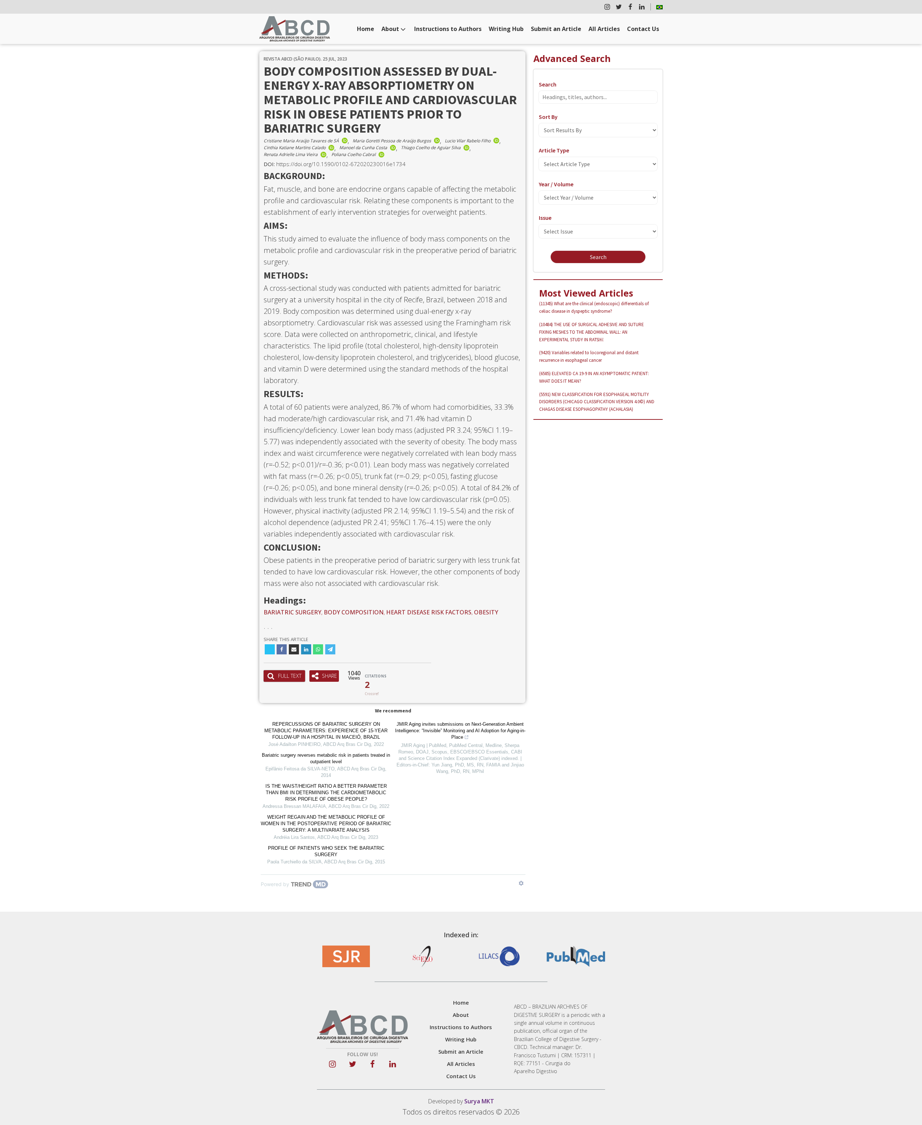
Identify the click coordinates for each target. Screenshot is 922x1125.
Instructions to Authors (448, 29)
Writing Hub (506, 29)
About (390, 29)
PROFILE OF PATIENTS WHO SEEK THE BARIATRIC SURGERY (326, 851)
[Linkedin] (306, 649)
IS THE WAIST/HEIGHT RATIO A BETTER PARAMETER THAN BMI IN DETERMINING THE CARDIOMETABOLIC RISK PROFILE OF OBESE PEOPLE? (326, 792)
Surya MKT (479, 1101)
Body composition (354, 612)
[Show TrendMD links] (521, 883)
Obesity (486, 612)
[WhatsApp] (318, 649)
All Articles (604, 29)
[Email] (294, 649)
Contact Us (643, 29)
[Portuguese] (659, 7)
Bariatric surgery (292, 612)
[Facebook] (282, 649)
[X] (270, 649)
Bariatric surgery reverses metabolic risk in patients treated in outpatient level (326, 758)
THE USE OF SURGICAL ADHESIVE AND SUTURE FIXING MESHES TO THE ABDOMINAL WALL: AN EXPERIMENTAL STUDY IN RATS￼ (591, 332)
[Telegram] (330, 649)
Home (365, 29)
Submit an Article (556, 29)
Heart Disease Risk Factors (428, 612)
